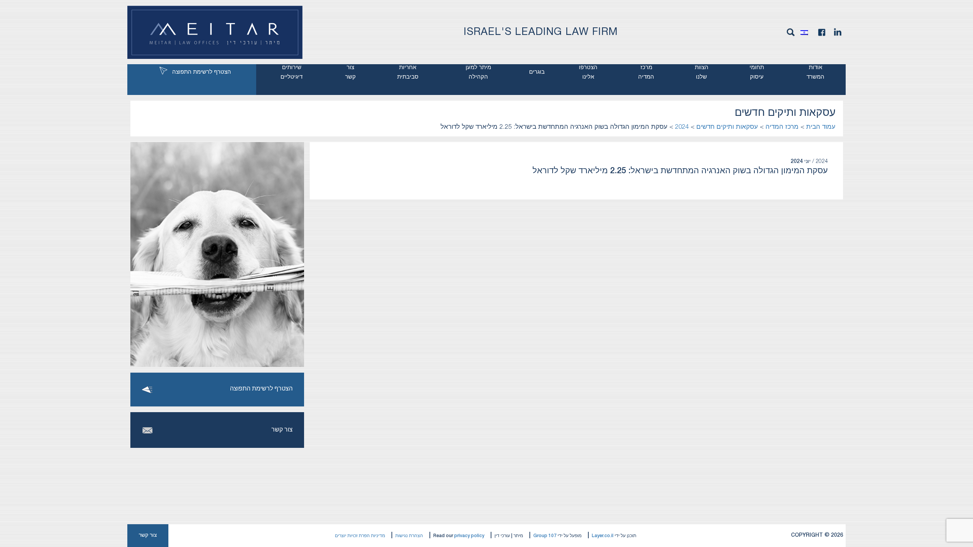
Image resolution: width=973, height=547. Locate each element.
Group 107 (544, 536)
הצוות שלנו (701, 72)
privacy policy (469, 536)
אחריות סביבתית (407, 72)
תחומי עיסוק (757, 72)
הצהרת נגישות (409, 536)
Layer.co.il (602, 536)
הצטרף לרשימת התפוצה (201, 72)
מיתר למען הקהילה (478, 72)
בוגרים (537, 72)
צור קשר (350, 72)
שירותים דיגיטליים (291, 72)
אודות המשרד (815, 72)
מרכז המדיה (646, 72)
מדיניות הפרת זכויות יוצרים (360, 536)
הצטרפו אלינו (588, 72)
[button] (806, 32)
